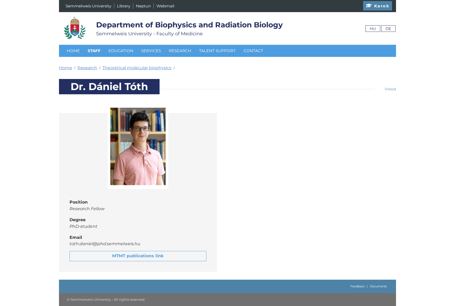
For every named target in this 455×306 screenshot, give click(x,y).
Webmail (165, 5)
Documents (378, 286)
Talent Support (217, 50)
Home (73, 50)
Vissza (390, 89)
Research (180, 50)
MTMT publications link (138, 255)
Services (151, 50)
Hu (373, 28)
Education (120, 50)
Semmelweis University (88, 5)
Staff (94, 50)
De (388, 28)
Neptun (143, 5)
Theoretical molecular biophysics (136, 67)
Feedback (357, 286)
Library (123, 5)
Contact (253, 50)
